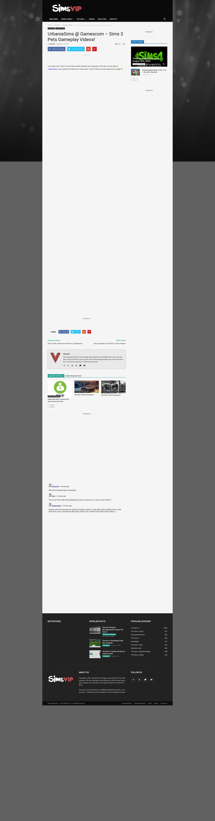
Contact (113, 19)
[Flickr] (69, 365)
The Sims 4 (106, 645)
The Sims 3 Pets (60, 28)
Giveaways (135, 641)
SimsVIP (52, 44)
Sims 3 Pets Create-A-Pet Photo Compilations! (65, 344)
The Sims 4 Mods (137, 655)
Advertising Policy (139, 703)
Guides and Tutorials (109, 634)
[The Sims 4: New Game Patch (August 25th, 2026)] (149, 57)
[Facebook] (65, 365)
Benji (147, 64)
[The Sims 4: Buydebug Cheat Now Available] (95, 643)
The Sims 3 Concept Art (81, 392)
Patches (80, 19)
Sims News (53, 19)
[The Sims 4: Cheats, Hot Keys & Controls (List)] (95, 654)
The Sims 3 (51, 28)
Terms (150, 703)
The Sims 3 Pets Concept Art (84, 395)
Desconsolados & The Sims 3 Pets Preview (110, 344)
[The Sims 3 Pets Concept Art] (86, 387)
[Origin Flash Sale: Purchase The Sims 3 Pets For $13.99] (60, 389)
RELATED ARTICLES (56, 376)
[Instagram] (73, 365)
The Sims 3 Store (137, 631)
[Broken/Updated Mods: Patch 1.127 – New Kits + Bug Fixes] (135, 72)
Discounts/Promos (53, 396)
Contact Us (163, 703)
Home (50, 25)
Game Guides (66, 19)
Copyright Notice (126, 703)
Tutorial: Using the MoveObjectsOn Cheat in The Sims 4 (112, 630)
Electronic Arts (136, 648)
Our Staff (102, 19)
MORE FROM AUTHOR (73, 376)
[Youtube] (85, 365)
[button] (164, 19)
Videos (92, 19)
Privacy (156, 703)
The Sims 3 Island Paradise (140, 651)
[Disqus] (87, 452)
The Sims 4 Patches (138, 64)
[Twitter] (81, 365)
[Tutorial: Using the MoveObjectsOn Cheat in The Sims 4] (95, 630)
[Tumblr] (77, 365)
